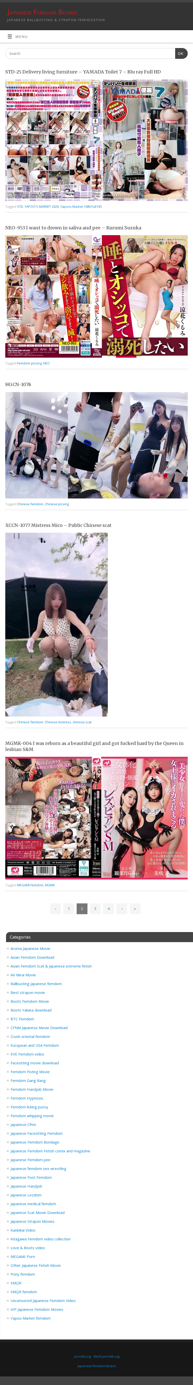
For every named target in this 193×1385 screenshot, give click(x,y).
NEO (46, 363)
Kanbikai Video (23, 1230)
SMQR (16, 1282)
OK (179, 53)
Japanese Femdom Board (42, 12)
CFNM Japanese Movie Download (39, 1027)
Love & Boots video (28, 1247)
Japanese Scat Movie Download (38, 1212)
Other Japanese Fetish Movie (36, 1265)
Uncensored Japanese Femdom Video (43, 1300)
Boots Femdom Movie (30, 1001)
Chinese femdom (30, 504)
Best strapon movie (28, 992)
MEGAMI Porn (23, 1256)
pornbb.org (82, 1356)
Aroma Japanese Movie (30, 948)
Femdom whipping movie (32, 1115)
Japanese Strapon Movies (33, 1221)
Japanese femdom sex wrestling (38, 1168)
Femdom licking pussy (29, 1106)
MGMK (50, 885)
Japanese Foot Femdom (31, 1177)
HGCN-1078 (18, 384)
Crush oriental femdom (30, 1036)
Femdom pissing (29, 363)
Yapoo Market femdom (31, 1318)
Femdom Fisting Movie (30, 1071)
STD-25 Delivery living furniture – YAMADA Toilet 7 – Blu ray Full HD (83, 72)
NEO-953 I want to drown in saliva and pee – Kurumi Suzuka (73, 228)
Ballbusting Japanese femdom (36, 983)
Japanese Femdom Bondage (35, 1142)
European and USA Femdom (35, 1045)
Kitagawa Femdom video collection (41, 1238)
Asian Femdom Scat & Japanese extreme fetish (51, 966)
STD (20, 206)
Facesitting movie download (35, 1062)
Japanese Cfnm (23, 1124)
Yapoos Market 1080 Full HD (81, 206)
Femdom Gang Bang (28, 1080)
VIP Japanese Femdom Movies (37, 1309)
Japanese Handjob (26, 1186)
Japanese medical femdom (33, 1203)
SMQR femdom (24, 1291)
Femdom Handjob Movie (32, 1089)
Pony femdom (23, 1274)
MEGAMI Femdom (30, 885)
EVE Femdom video (27, 1054)
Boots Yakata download (31, 1010)
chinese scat (82, 722)
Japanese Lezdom (26, 1194)
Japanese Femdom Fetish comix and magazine (50, 1150)
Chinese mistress (58, 722)
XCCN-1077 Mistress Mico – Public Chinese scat (58, 525)
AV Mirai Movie (23, 974)
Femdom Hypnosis (27, 1098)
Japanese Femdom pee (31, 1159)
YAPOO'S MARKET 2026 (42, 206)
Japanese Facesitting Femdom (37, 1133)
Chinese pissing (57, 504)
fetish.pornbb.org (106, 1356)
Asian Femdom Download (32, 957)
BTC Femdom (22, 1018)
